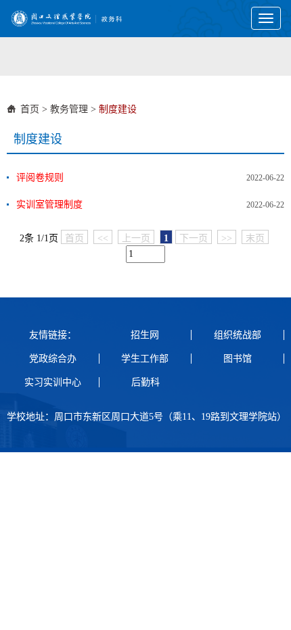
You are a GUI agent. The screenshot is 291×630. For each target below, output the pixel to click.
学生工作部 (145, 359)
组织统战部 (237, 335)
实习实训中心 (52, 382)
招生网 (145, 335)
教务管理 (69, 109)
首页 (29, 109)
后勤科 (145, 382)
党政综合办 (52, 359)
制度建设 (118, 109)
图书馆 (237, 359)
